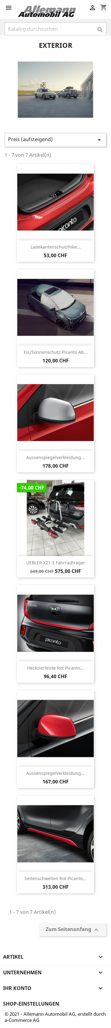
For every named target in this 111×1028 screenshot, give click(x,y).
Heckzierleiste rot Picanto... (55, 668)
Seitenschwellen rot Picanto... (55, 878)
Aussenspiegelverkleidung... (55, 457)
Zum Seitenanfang (73, 930)
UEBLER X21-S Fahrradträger (55, 563)
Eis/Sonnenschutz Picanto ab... (56, 352)
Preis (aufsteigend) (55, 140)
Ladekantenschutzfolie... (56, 247)
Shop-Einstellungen (31, 1003)
